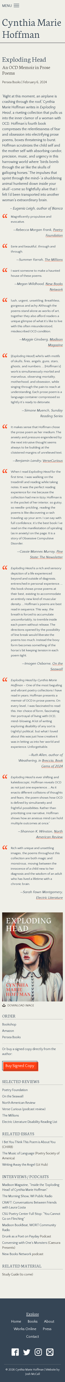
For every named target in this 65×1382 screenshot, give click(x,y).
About (49, 1321)
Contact (32, 1336)
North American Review (18, 1103)
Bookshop (9, 1024)
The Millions (54, 260)
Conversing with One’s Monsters (24, 1243)
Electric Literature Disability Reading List (29, 1122)
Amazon (8, 1031)
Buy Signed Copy (19, 1066)
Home (16, 1321)
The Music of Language (18, 1153)
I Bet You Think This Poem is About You (28, 1142)
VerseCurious (53, 461)
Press (47, 1329)
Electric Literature (49, 898)
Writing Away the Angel (18, 1165)
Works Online (25, 1329)
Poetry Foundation (15, 1090)
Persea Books (11, 1037)
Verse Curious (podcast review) (24, 1109)
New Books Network (16, 1254)
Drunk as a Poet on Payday (20, 1236)
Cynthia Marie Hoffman (31, 27)
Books (33, 1321)
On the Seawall (12, 1096)
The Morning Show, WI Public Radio (27, 1196)
